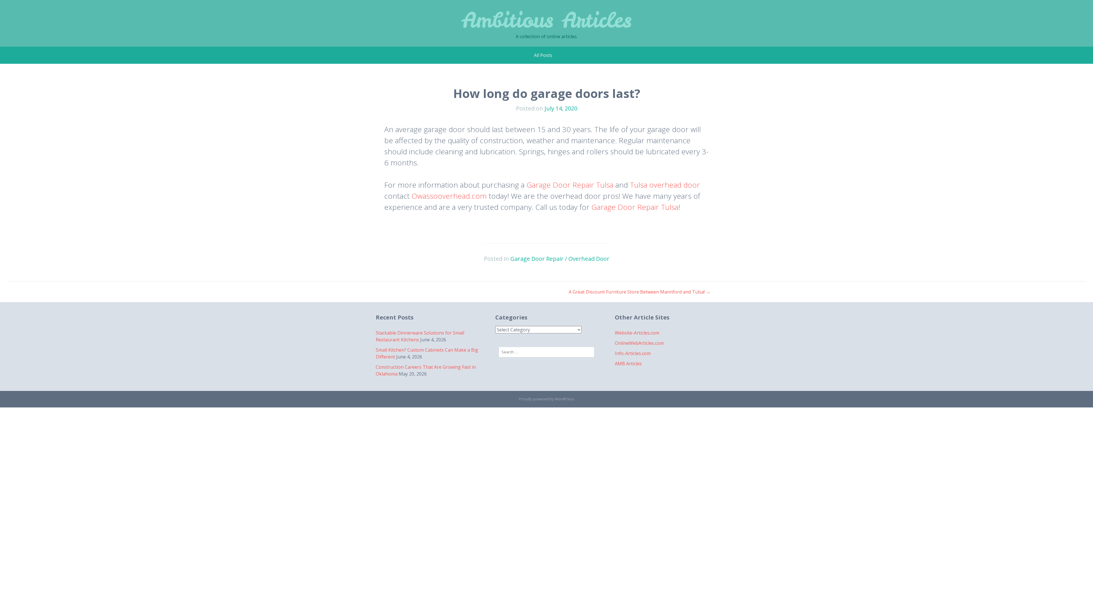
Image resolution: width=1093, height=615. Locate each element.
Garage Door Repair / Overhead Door (559, 259)
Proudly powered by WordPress (546, 398)
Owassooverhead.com (449, 196)
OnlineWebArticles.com (639, 343)
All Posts (543, 55)
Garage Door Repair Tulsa (570, 185)
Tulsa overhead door (665, 185)
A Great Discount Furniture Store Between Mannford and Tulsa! (639, 292)
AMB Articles (628, 363)
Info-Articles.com (633, 353)
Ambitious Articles (546, 20)
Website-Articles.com (637, 333)
